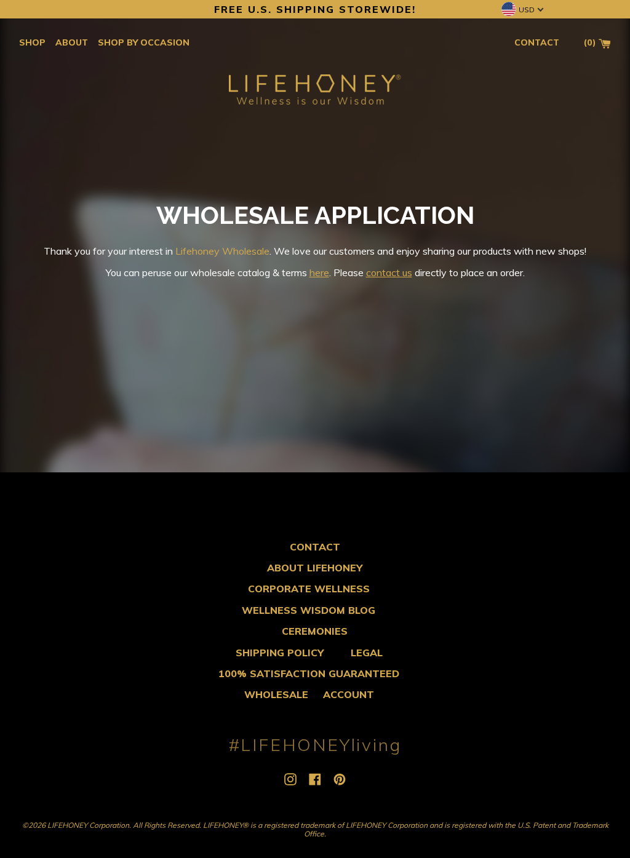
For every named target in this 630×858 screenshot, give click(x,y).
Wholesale (276, 694)
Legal (367, 652)
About (71, 42)
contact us (389, 272)
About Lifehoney (314, 568)
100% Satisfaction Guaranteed (308, 673)
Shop (32, 42)
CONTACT (536, 42)
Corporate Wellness (309, 588)
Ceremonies (315, 631)
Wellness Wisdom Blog (308, 610)
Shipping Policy (280, 652)
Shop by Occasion (143, 42)
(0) (591, 42)
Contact (315, 547)
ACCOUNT (348, 694)
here (319, 272)
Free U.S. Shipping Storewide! (315, 9)
